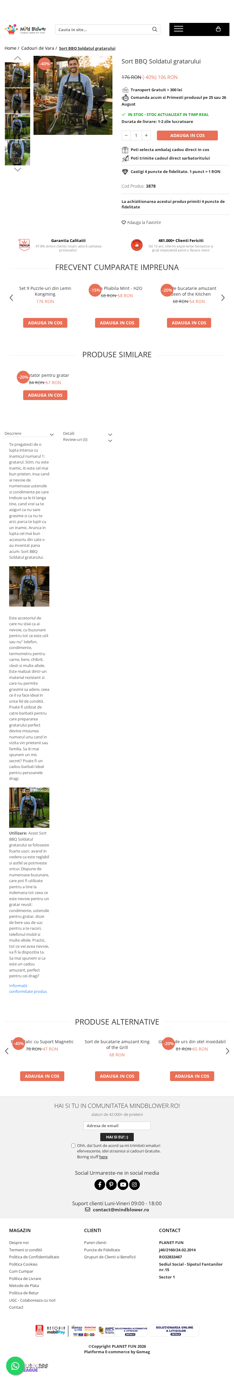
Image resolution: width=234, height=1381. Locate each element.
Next (17, 169)
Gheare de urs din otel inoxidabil (192, 1041)
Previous (17, 59)
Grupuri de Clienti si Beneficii (110, 1257)
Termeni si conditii (25, 1250)
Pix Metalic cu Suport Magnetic (42, 1041)
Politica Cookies (23, 1264)
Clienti (92, 1230)
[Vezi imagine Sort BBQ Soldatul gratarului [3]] (17, 152)
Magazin (20, 1230)
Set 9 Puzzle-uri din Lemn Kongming (45, 291)
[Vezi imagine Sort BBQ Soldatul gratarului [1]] (17, 101)
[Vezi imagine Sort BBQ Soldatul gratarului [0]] (17, 75)
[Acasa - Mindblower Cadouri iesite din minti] (25, 29)
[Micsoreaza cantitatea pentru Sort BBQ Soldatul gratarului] (126, 135)
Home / (12, 48)
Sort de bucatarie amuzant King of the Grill (117, 1044)
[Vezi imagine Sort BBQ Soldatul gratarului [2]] (17, 126)
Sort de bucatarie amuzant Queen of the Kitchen (189, 291)
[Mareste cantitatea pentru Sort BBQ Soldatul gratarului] (146, 135)
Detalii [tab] (68, 433)
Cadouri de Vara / (39, 48)
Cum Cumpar (21, 1271)
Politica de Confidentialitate (34, 1257)
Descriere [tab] (13, 433)
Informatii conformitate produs (28, 988)
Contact (16, 1307)
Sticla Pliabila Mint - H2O (117, 288)
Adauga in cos (187, 135)
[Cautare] (154, 29)
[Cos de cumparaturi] (218, 29)
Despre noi (19, 1242)
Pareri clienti (95, 1242)
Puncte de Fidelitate (102, 1250)
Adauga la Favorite (143, 222)
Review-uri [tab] (75, 439)
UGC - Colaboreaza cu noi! (32, 1300)
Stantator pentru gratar (45, 375)
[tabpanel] (73, 95)
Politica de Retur (24, 1293)
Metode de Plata (24, 1285)
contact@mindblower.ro (120, 1209)
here (103, 1156)
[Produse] (179, 30)
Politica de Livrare (25, 1278)
